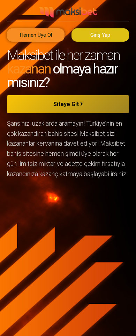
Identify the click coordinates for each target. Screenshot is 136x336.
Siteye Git (66, 104)
